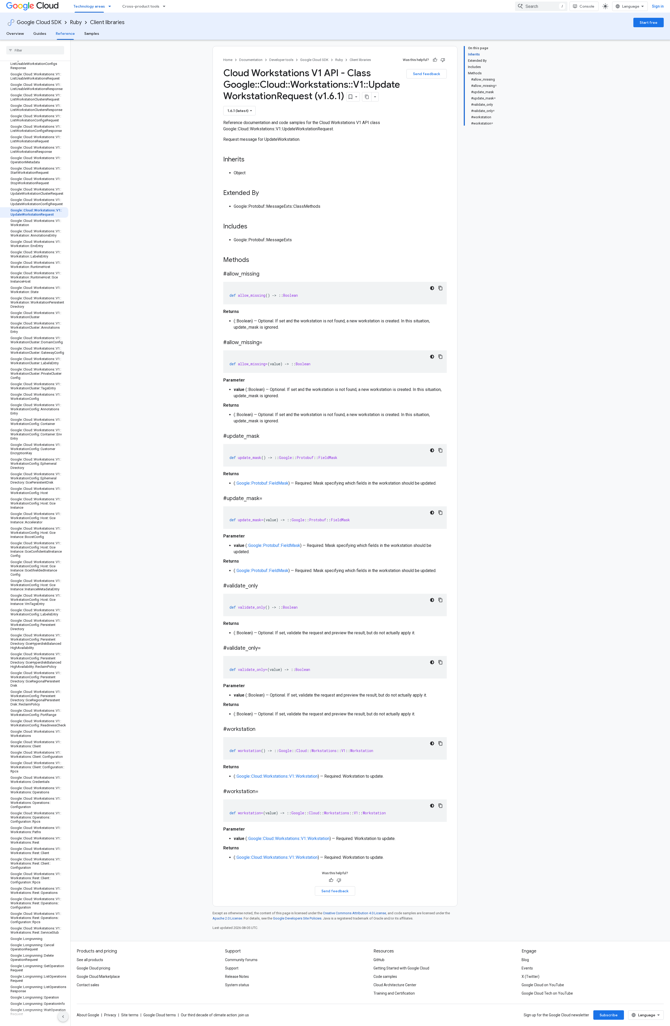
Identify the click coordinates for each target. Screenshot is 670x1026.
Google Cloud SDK (39, 22)
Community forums (241, 960)
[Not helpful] (443, 60)
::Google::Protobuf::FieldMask (261, 483)
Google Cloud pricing (93, 968)
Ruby (76, 22)
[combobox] (541, 6)
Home (227, 60)
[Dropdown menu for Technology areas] (111, 6)
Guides (39, 33)
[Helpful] (435, 60)
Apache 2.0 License (227, 918)
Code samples (385, 976)
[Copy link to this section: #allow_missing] (264, 274)
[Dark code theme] (432, 288)
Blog (525, 960)
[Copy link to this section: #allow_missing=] (267, 343)
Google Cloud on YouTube (543, 985)
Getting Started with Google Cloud (401, 968)
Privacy (110, 1015)
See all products (90, 960)
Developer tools (281, 60)
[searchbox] (35, 50)
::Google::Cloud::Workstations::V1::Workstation (276, 776)
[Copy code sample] (440, 288)
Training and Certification (394, 993)
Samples (91, 33)
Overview (15, 33)
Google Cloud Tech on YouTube (547, 993)
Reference (65, 33)
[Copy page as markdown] (367, 96)
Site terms (129, 1015)
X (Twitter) (530, 976)
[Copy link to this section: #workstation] (260, 729)
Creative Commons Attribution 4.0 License (354, 913)
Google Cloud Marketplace (98, 976)
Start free (648, 22)
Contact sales (88, 985)
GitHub (378, 960)
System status (237, 985)
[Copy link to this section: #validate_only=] (266, 648)
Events (527, 968)
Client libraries (107, 22)
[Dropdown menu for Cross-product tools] (165, 6)
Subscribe (609, 1015)
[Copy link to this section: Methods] (256, 260)
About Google (88, 1015)
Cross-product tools (140, 6)
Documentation (251, 60)
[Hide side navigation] (63, 1016)
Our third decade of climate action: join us (215, 1015)
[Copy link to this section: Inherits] (249, 160)
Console (586, 6)
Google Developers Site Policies (297, 918)
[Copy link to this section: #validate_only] (263, 586)
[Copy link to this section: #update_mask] (264, 436)
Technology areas (89, 6)
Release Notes (237, 976)
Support (231, 968)
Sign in (658, 6)
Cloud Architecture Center (394, 985)
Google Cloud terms (159, 1015)
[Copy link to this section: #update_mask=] (267, 499)
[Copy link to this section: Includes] (252, 227)
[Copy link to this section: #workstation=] (263, 792)
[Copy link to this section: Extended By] (264, 193)
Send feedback (426, 73)
